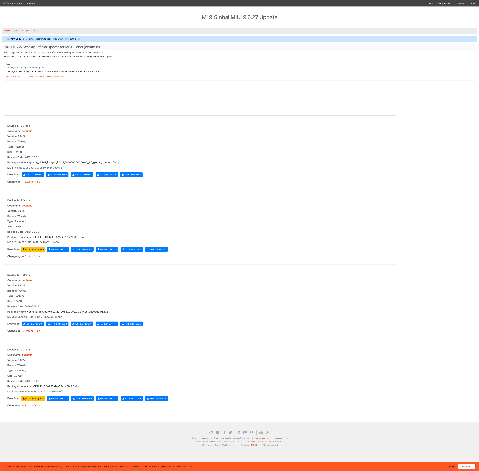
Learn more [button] (187, 466)
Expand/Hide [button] (32, 181)
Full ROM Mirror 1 (33, 174)
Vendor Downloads (55, 76)
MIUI (15, 30)
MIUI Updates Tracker (21, 39)
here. (104, 52)
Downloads (444, 3)
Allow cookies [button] (467, 467)
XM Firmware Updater (12, 3)
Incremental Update (34, 249)
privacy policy (264, 438)
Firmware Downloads (34, 76)
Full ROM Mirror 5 (132, 174)
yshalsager (31, 3)
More (473, 3)
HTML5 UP (254, 445)
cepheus (27, 131)
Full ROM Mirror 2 (58, 174)
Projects (460, 3)
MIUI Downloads (13, 76)
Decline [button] (452, 467)
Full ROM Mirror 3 (83, 174)
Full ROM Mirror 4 (107, 174)
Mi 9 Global (24, 30)
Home (429, 3)
